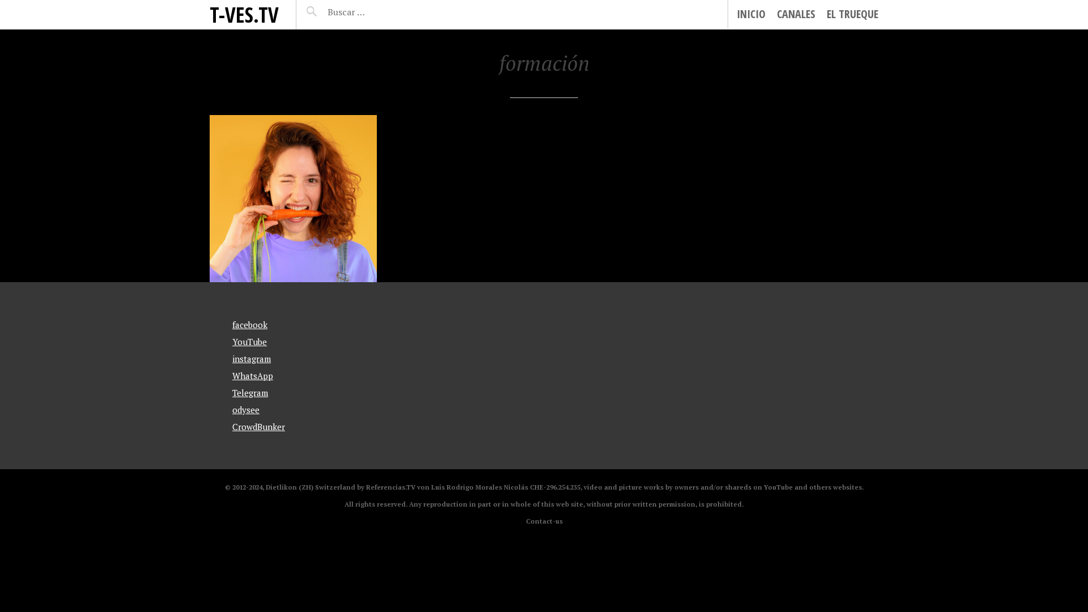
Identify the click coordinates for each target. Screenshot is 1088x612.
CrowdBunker (258, 426)
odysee (246, 409)
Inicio (751, 14)
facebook (249, 324)
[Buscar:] (374, 12)
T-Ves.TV (244, 14)
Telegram (250, 392)
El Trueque (852, 14)
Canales (796, 14)
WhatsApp (252, 375)
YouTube (249, 341)
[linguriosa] (293, 198)
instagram (251, 358)
